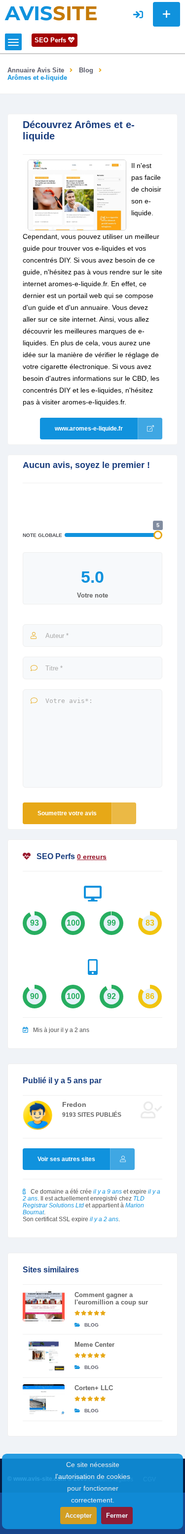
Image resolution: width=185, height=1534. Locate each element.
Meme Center (94, 1344)
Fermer (117, 1515)
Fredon (74, 1104)
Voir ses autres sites (66, 1159)
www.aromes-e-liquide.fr (89, 428)
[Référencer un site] (166, 14)
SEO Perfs (51, 40)
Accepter (78, 1515)
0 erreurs (92, 857)
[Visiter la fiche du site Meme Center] (44, 1356)
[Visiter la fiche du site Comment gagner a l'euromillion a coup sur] (44, 1306)
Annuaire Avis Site (35, 70)
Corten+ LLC (93, 1388)
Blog (86, 70)
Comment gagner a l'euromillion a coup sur (111, 1298)
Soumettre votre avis (67, 813)
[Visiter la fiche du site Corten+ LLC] (44, 1399)
